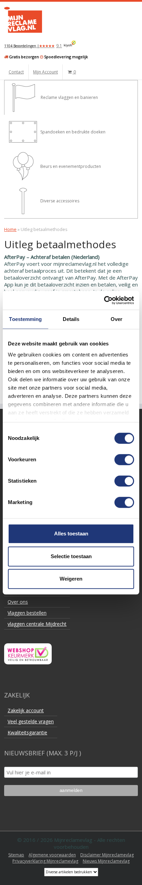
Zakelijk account (26, 710)
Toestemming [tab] (25, 319)
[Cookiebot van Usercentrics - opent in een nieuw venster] (104, 300)
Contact (16, 72)
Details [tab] (71, 319)
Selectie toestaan (71, 556)
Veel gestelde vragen (31, 721)
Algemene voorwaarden (52, 855)
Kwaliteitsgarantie (27, 732)
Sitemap (16, 855)
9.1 (33, 46)
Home (10, 229)
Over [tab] (116, 319)
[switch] (124, 459)
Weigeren (71, 579)
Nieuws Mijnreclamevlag (106, 861)
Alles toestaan (71, 533)
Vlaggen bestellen (27, 613)
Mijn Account (45, 72)
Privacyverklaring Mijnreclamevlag (45, 861)
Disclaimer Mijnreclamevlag (107, 855)
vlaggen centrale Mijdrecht (37, 624)
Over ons (18, 602)
